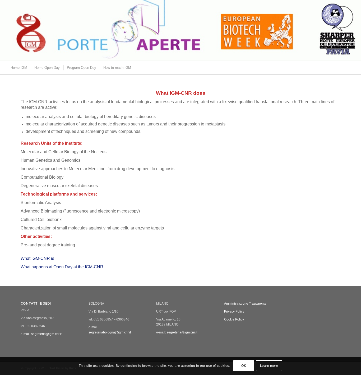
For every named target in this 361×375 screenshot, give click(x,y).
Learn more (269, 366)
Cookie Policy (234, 319)
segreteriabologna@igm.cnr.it (110, 332)
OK (243, 366)
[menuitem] (18, 67)
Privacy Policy (234, 311)
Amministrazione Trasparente (245, 303)
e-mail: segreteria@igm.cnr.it (41, 334)
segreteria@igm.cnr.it (182, 332)
